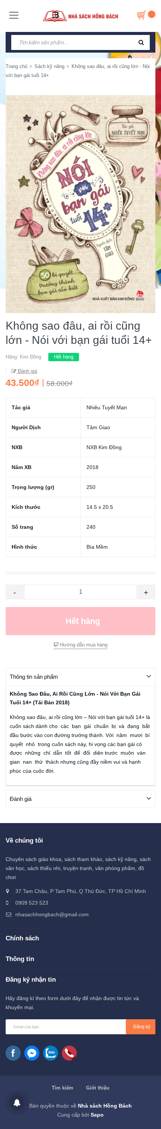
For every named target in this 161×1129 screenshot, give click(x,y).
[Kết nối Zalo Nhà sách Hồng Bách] (50, 1053)
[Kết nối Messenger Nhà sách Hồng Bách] (31, 1053)
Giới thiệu (97, 1088)
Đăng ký (141, 1026)
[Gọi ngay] (69, 1053)
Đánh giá (26, 371)
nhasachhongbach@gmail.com (52, 914)
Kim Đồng (30, 357)
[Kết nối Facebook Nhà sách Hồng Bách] (13, 1053)
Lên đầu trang (84, 1115)
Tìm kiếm (62, 1088)
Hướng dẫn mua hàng (82, 645)
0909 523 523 (31, 903)
